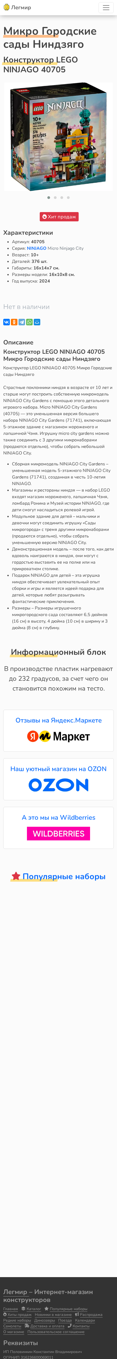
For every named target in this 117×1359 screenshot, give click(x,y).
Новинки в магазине (53, 1314)
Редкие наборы (17, 1320)
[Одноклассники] (14, 322)
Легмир (16, 1291)
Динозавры (44, 1320)
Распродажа (91, 1314)
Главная (10, 1309)
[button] (48, 197)
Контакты (81, 1326)
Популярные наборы (68, 1309)
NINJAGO (37, 248)
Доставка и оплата (47, 1326)
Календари (85, 1320)
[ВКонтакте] (6, 322)
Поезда (65, 1320)
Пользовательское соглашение (56, 1331)
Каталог (34, 1309)
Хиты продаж (20, 1314)
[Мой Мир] (37, 322)
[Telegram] (22, 322)
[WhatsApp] (29, 322)
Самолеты (12, 1326)
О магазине (13, 1331)
